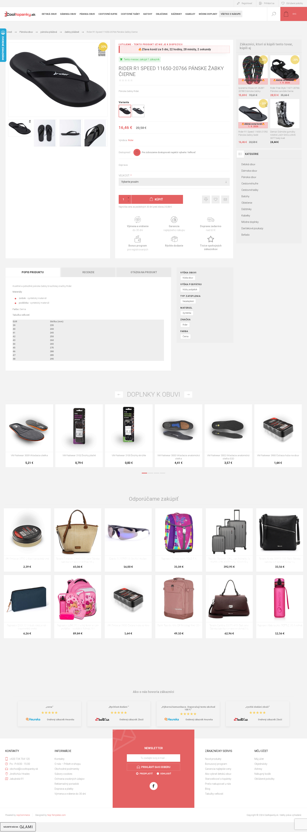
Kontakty (59, 758)
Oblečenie (246, 202)
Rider (130, 140)
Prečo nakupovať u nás (218, 783)
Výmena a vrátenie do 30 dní (70, 793)
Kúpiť (249, 75)
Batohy (245, 196)
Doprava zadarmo (210, 224)
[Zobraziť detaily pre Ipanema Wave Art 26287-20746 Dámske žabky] (249, 60)
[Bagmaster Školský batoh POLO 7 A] (178, 540)
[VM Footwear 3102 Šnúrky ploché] (278, 435)
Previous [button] (119, 394)
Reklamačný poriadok (67, 783)
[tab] (33, 272)
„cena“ (49, 707)
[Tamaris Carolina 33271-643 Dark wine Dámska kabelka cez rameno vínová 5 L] (229, 606)
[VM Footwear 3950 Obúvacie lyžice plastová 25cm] (178, 435)
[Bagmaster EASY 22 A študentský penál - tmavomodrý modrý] (27, 606)
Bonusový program (216, 763)
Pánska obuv (248, 177)
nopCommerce (23, 815)
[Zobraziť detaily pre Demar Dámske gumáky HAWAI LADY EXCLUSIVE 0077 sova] (293, 104)
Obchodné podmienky (67, 768)
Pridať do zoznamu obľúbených (257, 75)
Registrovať (247, 3)
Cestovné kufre (249, 183)
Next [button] (188, 394)
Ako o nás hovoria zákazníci (153, 692)
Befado (245, 234)
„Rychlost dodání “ (119, 707)
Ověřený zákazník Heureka (60, 719)
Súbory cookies (63, 773)
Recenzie (88, 272)
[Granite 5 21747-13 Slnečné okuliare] (128, 540)
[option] (29, 436)
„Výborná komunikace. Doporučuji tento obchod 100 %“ (188, 708)
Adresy (258, 768)
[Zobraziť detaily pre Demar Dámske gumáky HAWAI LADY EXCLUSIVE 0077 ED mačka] (285, 104)
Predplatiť (146, 773)
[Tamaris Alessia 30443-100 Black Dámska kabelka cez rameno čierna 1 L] (279, 540)
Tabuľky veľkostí (214, 793)
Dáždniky (246, 209)
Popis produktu (33, 272)
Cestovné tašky (249, 190)
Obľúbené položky (264, 778)
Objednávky (260, 763)
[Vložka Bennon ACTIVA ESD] (129, 435)
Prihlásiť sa (269, 3)
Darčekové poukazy (252, 228)
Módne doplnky (250, 222)
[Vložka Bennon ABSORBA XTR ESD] (79, 435)
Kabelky (245, 215)
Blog (207, 788)
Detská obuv (248, 164)
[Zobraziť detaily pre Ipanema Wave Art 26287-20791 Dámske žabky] (257, 60)
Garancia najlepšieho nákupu (174, 224)
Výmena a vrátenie (137, 224)
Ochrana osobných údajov (70, 778)
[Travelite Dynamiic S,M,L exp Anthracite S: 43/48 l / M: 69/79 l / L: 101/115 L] (229, 540)
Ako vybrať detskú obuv (218, 773)
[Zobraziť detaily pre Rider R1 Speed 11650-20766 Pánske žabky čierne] (125, 116)
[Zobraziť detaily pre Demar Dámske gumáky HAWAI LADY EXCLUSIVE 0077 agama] (277, 104)
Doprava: (123, 165)
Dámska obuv (249, 170)
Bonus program (137, 243)
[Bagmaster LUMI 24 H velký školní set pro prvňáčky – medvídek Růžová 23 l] (77, 606)
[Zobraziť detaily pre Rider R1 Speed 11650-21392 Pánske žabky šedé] (138, 116)
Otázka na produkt (144, 272)
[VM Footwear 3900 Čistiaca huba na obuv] (128, 606)
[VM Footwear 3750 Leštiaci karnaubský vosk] (27, 540)
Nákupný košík (262, 773)
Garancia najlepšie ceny (206, 199)
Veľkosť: (124, 175)
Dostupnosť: (125, 152)
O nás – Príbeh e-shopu (68, 763)
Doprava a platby (64, 788)
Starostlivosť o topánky (218, 778)
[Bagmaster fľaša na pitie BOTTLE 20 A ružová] (279, 606)
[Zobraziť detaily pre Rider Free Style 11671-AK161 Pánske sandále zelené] (285, 60)
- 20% (103, 46)
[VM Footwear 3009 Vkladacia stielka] (228, 435)
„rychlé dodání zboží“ (257, 707)
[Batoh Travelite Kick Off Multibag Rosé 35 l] (178, 606)
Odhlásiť (165, 773)
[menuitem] (79, 758)
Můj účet (259, 758)
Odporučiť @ (225, 199)
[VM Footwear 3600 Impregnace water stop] (29, 435)
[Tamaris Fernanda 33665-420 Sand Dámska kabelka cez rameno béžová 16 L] (77, 540)
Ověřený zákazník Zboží (131, 719)
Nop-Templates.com (56, 815)
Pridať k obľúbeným (216, 199)
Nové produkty (213, 758)
